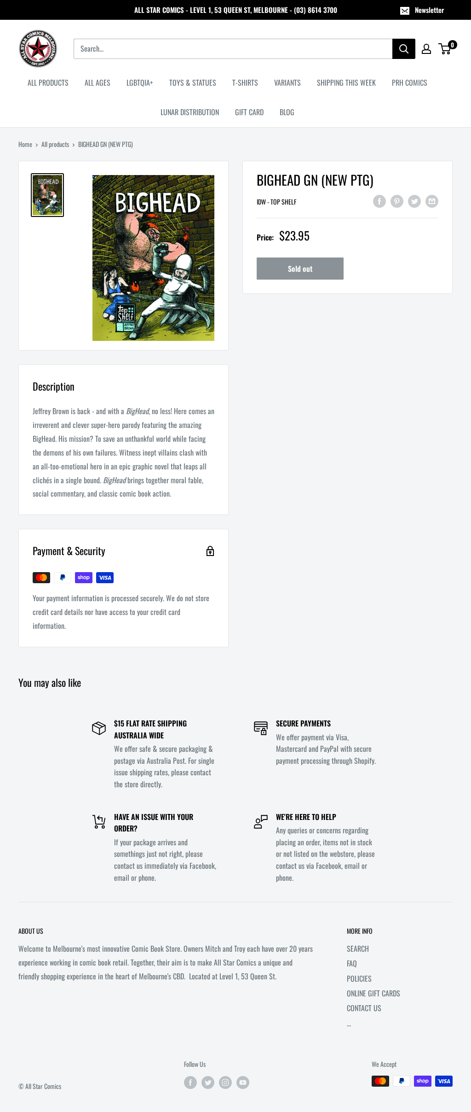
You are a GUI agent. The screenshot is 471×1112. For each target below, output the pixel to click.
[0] (445, 48)
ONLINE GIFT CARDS (373, 993)
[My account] (426, 49)
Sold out (300, 268)
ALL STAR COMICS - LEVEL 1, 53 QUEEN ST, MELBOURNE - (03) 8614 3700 (235, 10)
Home (25, 144)
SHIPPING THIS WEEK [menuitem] (346, 82)
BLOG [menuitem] (287, 111)
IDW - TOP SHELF (276, 201)
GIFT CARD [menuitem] (249, 111)
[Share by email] (431, 200)
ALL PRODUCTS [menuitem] (48, 82)
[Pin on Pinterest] (397, 200)
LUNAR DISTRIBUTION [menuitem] (190, 111)
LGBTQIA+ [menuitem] (139, 82)
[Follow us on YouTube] (242, 1082)
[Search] (403, 49)
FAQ (352, 963)
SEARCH (358, 948)
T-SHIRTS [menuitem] (245, 82)
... (349, 1023)
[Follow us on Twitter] (207, 1082)
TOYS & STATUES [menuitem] (192, 82)
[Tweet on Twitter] (414, 200)
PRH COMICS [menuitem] (409, 82)
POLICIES (359, 978)
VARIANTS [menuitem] (287, 82)
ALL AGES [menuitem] (97, 82)
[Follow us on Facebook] (190, 1082)
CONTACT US (364, 1007)
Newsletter (429, 10)
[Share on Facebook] (379, 200)
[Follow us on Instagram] (225, 1082)
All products (55, 144)
